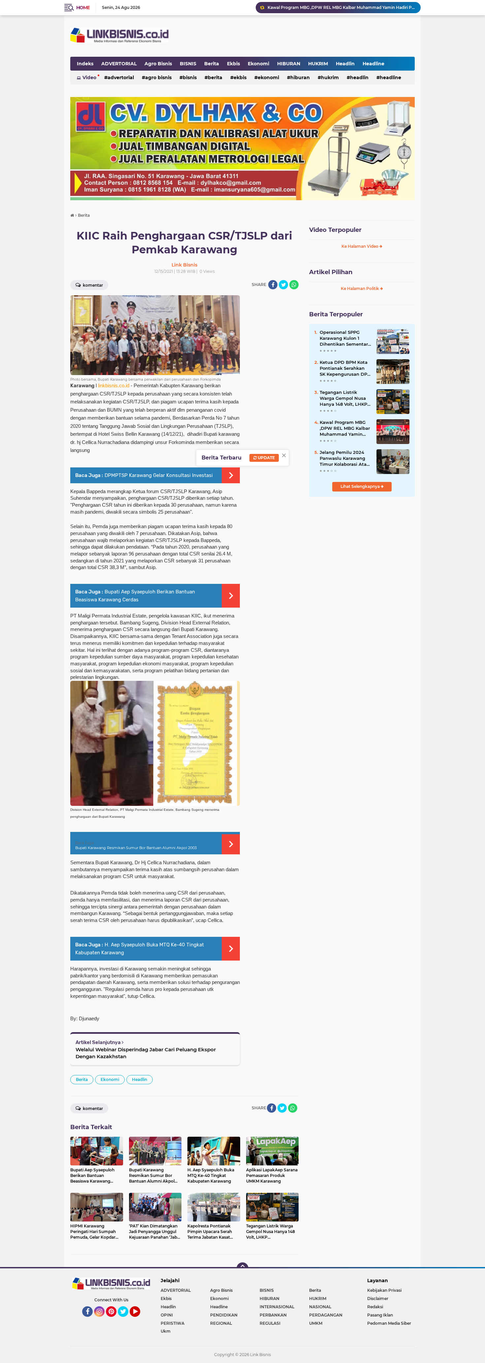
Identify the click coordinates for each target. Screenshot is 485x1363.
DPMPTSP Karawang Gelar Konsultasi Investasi (159, 475)
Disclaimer (377, 1298)
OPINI (167, 1315)
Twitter (126, 1320)
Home (83, 8)
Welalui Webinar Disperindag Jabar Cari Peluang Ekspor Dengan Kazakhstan (146, 1053)
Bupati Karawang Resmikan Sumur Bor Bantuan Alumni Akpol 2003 (136, 847)
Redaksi (375, 1306)
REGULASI (270, 1323)
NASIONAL (320, 1306)
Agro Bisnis (158, 64)
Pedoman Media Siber (389, 1323)
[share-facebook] (272, 284)
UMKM (315, 1323)
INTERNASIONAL (277, 1306)
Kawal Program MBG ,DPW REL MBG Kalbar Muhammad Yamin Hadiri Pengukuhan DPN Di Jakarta (341, 7)
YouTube (139, 1320)
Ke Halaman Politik (360, 288)
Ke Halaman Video (360, 246)
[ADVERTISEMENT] (242, 148)
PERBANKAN (273, 1315)
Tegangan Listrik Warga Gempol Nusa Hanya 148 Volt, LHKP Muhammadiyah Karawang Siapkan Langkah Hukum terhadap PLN (343, 398)
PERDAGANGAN (325, 1315)
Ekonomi (258, 64)
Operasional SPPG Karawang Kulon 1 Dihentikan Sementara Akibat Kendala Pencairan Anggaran (345, 338)
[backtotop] (242, 1268)
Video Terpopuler (335, 230)
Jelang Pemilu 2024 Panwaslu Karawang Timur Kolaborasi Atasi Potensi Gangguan (345, 458)
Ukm (166, 1331)
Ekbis (233, 64)
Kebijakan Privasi (384, 1290)
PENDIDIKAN (224, 1315)
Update (266, 457)
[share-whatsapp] (294, 284)
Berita (211, 64)
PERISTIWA (172, 1323)
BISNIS (188, 64)
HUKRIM (318, 64)
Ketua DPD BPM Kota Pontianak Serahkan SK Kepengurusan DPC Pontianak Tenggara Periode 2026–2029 (345, 368)
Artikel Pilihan (330, 272)
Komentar (92, 285)
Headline (373, 64)
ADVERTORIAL (119, 64)
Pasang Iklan (380, 1315)
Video (89, 77)
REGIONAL (221, 1323)
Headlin (345, 64)
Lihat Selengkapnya (360, 486)
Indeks (85, 64)
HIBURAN (288, 64)
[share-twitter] (283, 284)
